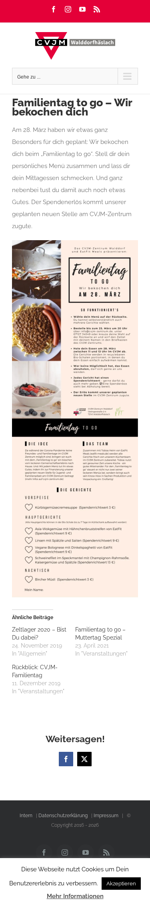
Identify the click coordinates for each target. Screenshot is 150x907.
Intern (26, 815)
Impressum (106, 815)
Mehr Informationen (75, 896)
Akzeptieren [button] (121, 884)
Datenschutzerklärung (63, 815)
